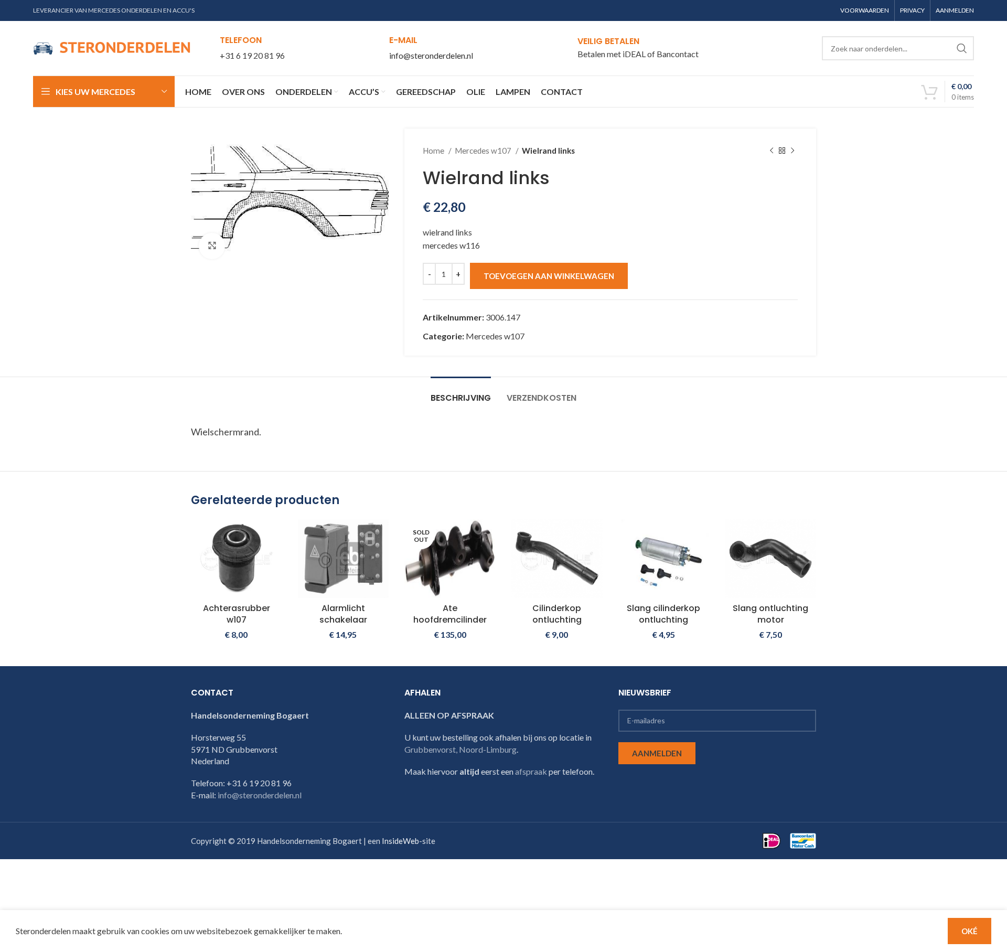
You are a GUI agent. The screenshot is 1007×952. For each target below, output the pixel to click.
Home (434, 150)
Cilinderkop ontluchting (557, 614)
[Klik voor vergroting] (212, 246)
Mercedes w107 (484, 150)
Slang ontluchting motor (770, 614)
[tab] (461, 393)
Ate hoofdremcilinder (450, 614)
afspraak (531, 771)
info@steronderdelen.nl (431, 55)
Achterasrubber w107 (236, 614)
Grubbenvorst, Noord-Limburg (460, 749)
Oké (969, 931)
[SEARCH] (962, 48)
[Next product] (792, 150)
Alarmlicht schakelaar (343, 614)
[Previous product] (771, 150)
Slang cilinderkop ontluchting (663, 614)
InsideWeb (400, 841)
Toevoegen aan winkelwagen (549, 276)
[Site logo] (111, 47)
